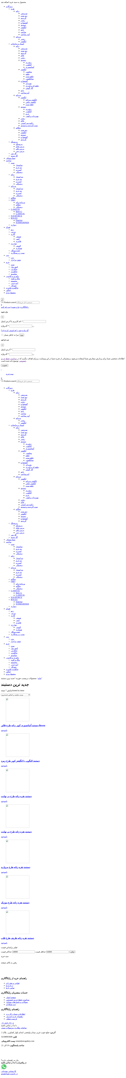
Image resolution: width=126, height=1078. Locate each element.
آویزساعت (25, 474)
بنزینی (13, 613)
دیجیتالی (19, 554)
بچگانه (18, 509)
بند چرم (19, 549)
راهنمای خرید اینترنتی (14, 1016)
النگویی (29, 446)
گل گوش (29, 470)
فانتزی (18, 623)
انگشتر (23, 409)
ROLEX (14, 600)
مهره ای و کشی (32, 498)
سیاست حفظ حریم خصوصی (17, 1000)
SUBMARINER (22, 604)
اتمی (17, 620)
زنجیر (23, 402)
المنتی (18, 627)
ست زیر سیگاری (17, 634)
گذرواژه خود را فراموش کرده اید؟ (15, 330)
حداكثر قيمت (6, 952)
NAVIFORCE (16, 597)
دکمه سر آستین (27, 505)
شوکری (19, 630)
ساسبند (14, 655)
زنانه (17, 392)
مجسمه (14, 662)
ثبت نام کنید (6, 307)
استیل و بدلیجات (17, 425)
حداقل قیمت (40, 952)
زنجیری (29, 444)
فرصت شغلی (11, 1019)
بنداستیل (19, 547)
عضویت (4, 365)
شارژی (14, 625)
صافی (72, 952)
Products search (10, 302)
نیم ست (24, 397)
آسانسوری (30, 449)
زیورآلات (9, 388)
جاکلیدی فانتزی (12, 669)
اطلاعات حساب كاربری (15, 1014)
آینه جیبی (14, 665)
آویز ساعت (25, 416)
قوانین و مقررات (12, 983)
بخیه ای (29, 465)
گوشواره (24, 404)
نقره (12, 390)
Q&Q (13, 581)
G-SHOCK (15, 591)
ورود (21, 335)
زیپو (12, 611)
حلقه (28, 456)
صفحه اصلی (11, 997)
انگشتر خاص (31, 484)
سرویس (24, 395)
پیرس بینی (20, 533)
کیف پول (14, 648)
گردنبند (23, 399)
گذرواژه (5, 326)
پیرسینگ (14, 523)
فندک (8, 609)
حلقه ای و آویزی (32, 467)
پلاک (22, 437)
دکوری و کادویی (12, 658)
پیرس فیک (20, 528)
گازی (13, 616)
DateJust (19, 602)
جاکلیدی (14, 653)
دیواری (13, 606)
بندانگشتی (30, 460)
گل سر (13, 535)
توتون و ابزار (16, 641)
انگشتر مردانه (31, 481)
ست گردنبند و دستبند (29, 507)
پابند (22, 411)
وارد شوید (15, 307)
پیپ (7, 637)
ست (12, 544)
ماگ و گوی (15, 660)
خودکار (13, 667)
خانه (39, 678)
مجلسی (29, 453)
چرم (27, 495)
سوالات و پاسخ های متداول (17, 1002)
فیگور (8, 672)
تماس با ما (10, 988)
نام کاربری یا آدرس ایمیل (12, 321)
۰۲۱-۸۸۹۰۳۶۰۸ (7, 1023)
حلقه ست (30, 458)
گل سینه (14, 537)
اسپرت (18, 551)
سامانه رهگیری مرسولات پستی (14, 1028)
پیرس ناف (20, 530)
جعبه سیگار (15, 632)
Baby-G (19, 593)
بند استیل (19, 558)
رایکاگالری (24, 307)
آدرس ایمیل (6, 349)
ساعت (23, 413)
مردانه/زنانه (20, 584)
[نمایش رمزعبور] (33, 326)
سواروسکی (10, 540)
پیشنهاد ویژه (11, 674)
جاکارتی (14, 651)
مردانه (18, 418)
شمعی (18, 618)
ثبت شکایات (11, 1004)
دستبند (23, 406)
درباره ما (9, 985)
